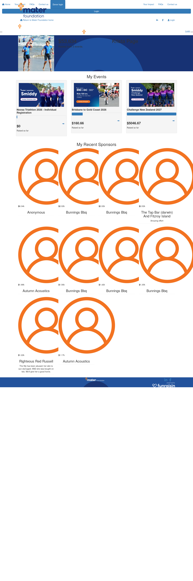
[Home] (32, 10)
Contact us (172, 4)
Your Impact (148, 4)
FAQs (160, 4)
